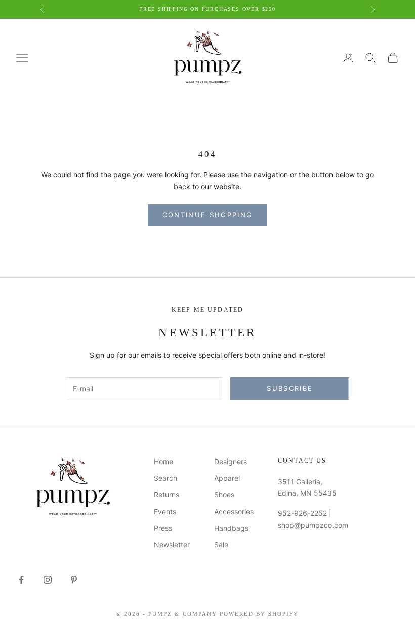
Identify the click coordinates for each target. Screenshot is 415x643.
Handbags (231, 528)
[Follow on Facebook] (21, 580)
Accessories (234, 511)
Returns (166, 494)
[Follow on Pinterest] (74, 580)
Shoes (224, 494)
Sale (221, 544)
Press (163, 528)
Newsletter (172, 544)
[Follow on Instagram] (48, 580)
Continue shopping (207, 215)
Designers (230, 461)
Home (163, 461)
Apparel (227, 478)
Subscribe (290, 388)
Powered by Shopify (259, 614)
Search (165, 478)
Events (165, 511)
